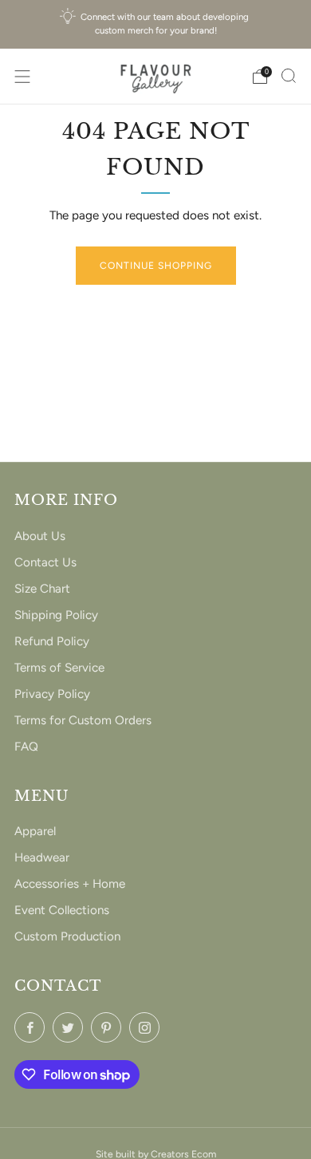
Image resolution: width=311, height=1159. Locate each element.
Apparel (35, 831)
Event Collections (61, 910)
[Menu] (22, 77)
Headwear (41, 857)
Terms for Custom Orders (83, 720)
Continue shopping (156, 265)
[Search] (289, 76)
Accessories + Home (69, 884)
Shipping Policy (56, 615)
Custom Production (67, 936)
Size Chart (42, 588)
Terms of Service (59, 667)
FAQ (26, 746)
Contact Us (45, 562)
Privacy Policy (52, 694)
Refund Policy (51, 641)
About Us (39, 536)
